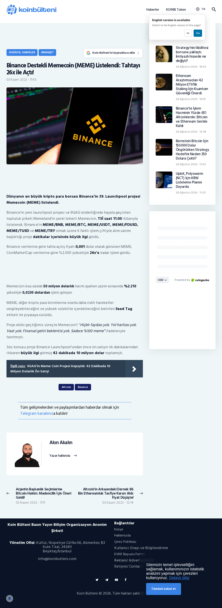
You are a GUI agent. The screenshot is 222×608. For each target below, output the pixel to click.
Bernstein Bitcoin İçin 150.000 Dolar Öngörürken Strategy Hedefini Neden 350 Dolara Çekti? (192, 150)
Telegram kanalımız (36, 413)
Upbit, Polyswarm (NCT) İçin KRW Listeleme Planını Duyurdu (189, 180)
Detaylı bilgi (179, 578)
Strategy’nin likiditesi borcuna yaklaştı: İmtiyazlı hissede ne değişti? (192, 54)
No (188, 33)
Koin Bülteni (87, 593)
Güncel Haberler (23, 52)
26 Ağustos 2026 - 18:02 (191, 66)
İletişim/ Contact (128, 566)
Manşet (48, 52)
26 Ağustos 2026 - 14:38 (191, 131)
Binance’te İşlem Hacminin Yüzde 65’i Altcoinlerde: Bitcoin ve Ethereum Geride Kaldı (191, 117)
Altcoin (66, 387)
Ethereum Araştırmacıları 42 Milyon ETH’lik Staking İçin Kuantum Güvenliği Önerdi (192, 84)
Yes (198, 33)
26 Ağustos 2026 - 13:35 (191, 192)
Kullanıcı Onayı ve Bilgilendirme (141, 548)
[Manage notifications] (9, 598)
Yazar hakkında (59, 456)
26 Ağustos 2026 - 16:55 (191, 99)
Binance (83, 387)
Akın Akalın (60, 442)
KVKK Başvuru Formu (129, 554)
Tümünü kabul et (163, 588)
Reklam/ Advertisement (134, 560)
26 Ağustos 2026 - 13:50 (191, 164)
